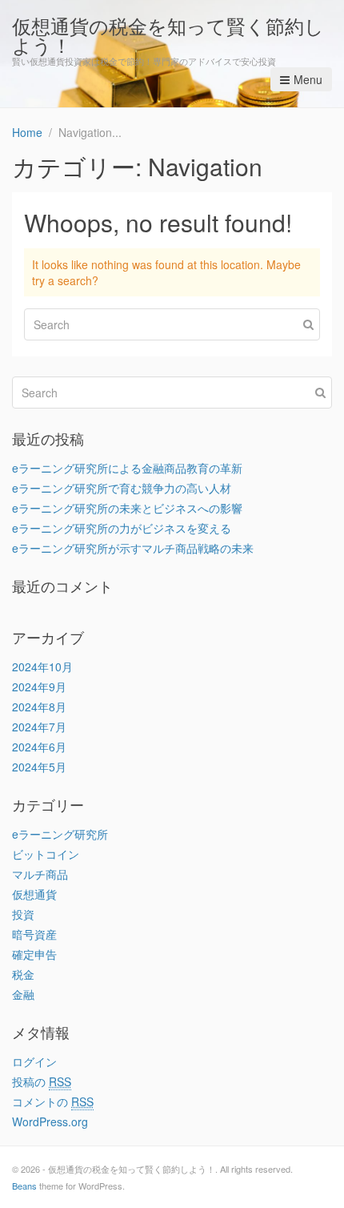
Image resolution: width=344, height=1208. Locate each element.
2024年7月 (39, 727)
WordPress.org (50, 1121)
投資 (23, 914)
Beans (24, 1185)
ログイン (34, 1061)
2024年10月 (42, 666)
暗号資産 (34, 934)
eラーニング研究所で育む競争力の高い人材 (121, 488)
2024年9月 (39, 686)
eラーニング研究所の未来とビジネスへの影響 (127, 508)
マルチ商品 (40, 874)
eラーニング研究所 (60, 834)
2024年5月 (39, 767)
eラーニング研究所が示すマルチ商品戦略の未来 (133, 548)
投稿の (41, 1081)
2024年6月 (39, 747)
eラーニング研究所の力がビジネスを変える (121, 528)
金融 (23, 994)
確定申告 (34, 954)
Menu (308, 79)
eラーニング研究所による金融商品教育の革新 (127, 468)
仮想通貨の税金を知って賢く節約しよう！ (168, 34)
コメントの (53, 1101)
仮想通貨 (34, 894)
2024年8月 (39, 707)
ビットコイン (45, 854)
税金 (23, 974)
